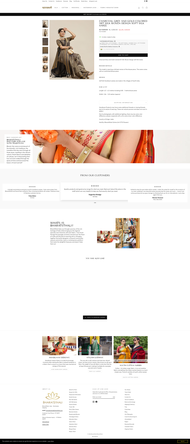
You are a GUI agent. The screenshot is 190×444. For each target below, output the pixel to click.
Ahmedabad (128, 419)
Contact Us (51, 1)
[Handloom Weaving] (59, 345)
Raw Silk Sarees (95, 371)
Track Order (128, 392)
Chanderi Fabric (129, 426)
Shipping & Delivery (130, 404)
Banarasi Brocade (129, 424)
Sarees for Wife (73, 392)
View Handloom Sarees (59, 369)
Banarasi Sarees (73, 412)
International (45, 421)
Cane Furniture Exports (131, 416)
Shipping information (123, 102)
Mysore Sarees (73, 404)
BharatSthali (95, 436)
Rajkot (126, 421)
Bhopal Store (72, 429)
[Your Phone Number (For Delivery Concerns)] (119, 46)
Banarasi (65, 1)
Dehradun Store (73, 419)
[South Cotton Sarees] (131, 349)
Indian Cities (45, 424)
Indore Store (72, 421)
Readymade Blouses (74, 414)
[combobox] (101, 49)
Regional (76, 7)
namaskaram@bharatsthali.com (54, 410)
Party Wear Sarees (74, 409)
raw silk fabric (95, 364)
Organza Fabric (129, 429)
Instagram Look (93, 1)
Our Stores (127, 389)
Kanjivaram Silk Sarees (75, 394)
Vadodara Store (73, 424)
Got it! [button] (182, 441)
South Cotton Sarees (130, 377)
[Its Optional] (114, 41)
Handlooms (59, 1)
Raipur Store (72, 431)
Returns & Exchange (130, 402)
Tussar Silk (72, 407)
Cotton (65, 7)
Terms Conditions (129, 399)
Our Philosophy (129, 414)
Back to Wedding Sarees (96, 317)
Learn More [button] (51, 441)
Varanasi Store (73, 426)
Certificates (76, 1)
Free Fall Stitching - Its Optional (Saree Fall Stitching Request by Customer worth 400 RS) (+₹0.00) (123, 43)
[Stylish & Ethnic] (95, 345)
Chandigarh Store (73, 416)
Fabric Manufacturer (109, 7)
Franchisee (127, 409)
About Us (44, 1)
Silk (56, 7)
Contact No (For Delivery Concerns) (118, 46)
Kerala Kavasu (73, 397)
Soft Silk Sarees (73, 402)
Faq (126, 407)
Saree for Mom (73, 389)
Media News (84, 1)
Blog (71, 1)
